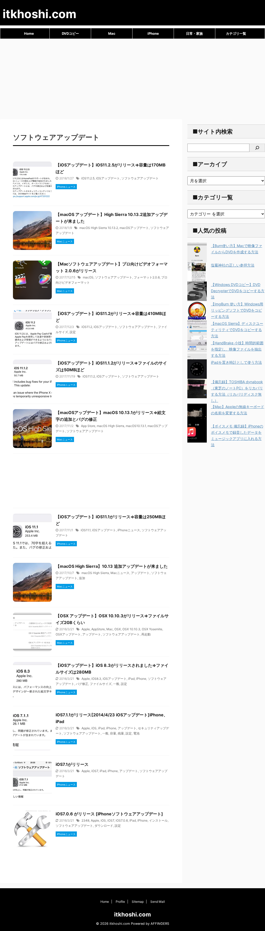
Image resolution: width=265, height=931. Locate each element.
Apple (86, 629)
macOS (88, 277)
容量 (113, 733)
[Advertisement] (132, 77)
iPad (131, 679)
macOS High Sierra (110, 426)
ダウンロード (103, 826)
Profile (120, 902)
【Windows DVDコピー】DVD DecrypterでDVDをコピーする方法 (237, 290)
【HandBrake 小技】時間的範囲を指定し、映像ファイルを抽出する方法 (237, 349)
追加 (82, 578)
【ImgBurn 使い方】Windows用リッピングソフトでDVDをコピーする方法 (237, 310)
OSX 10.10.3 (131, 629)
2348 (85, 820)
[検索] (257, 148)
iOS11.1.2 (89, 376)
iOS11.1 (86, 530)
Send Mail (157, 902)
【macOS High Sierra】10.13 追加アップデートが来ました (112, 566)
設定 (73, 332)
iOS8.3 (96, 679)
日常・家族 (194, 33)
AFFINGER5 (160, 924)
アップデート (140, 573)
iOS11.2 (87, 327)
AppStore (98, 629)
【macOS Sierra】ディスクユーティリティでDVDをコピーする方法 (237, 329)
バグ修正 (82, 684)
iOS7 (94, 771)
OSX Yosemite (152, 629)
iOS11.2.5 (87, 178)
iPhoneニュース (128, 530)
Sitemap (138, 902)
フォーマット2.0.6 (147, 277)
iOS (94, 728)
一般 (116, 684)
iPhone (153, 33)
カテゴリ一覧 (236, 33)
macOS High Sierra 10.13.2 (98, 228)
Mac (111, 33)
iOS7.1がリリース (72, 764)
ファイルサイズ (101, 684)
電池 (136, 733)
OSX (117, 629)
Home (29, 33)
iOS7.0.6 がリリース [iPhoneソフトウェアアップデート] (109, 813)
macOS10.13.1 (136, 426)
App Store (88, 426)
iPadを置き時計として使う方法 (236, 362)
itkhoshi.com (39, 14)
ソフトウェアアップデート (140, 178)
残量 (121, 733)
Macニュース (120, 573)
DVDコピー (70, 33)
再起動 (146, 634)
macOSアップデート (134, 228)
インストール (158, 820)
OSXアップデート (68, 634)
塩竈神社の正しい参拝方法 (232, 265)
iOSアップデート (108, 178)
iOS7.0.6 (122, 820)
